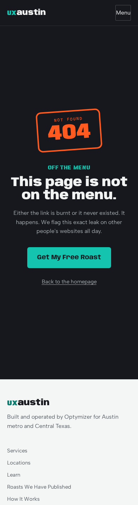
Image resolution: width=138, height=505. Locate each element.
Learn (13, 475)
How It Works (23, 499)
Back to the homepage (69, 281)
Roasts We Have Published (39, 487)
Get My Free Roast (69, 257)
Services (17, 450)
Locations (18, 463)
